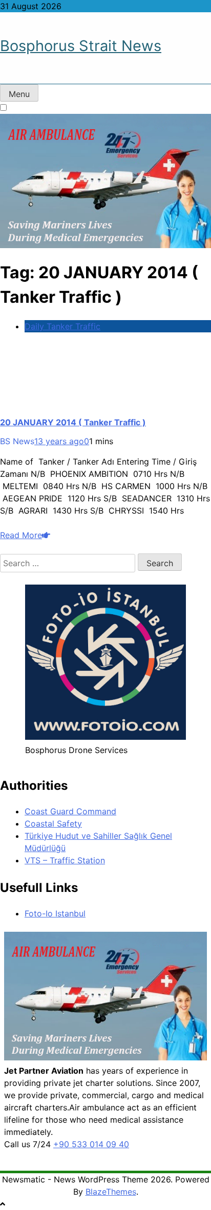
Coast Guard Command (70, 811)
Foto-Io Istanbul (55, 913)
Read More (21, 535)
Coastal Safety (53, 823)
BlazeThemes (111, 1192)
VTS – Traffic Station (65, 860)
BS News (17, 441)
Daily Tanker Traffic (62, 326)
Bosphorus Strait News (80, 46)
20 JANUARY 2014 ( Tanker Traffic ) (73, 422)
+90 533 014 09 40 (91, 1144)
